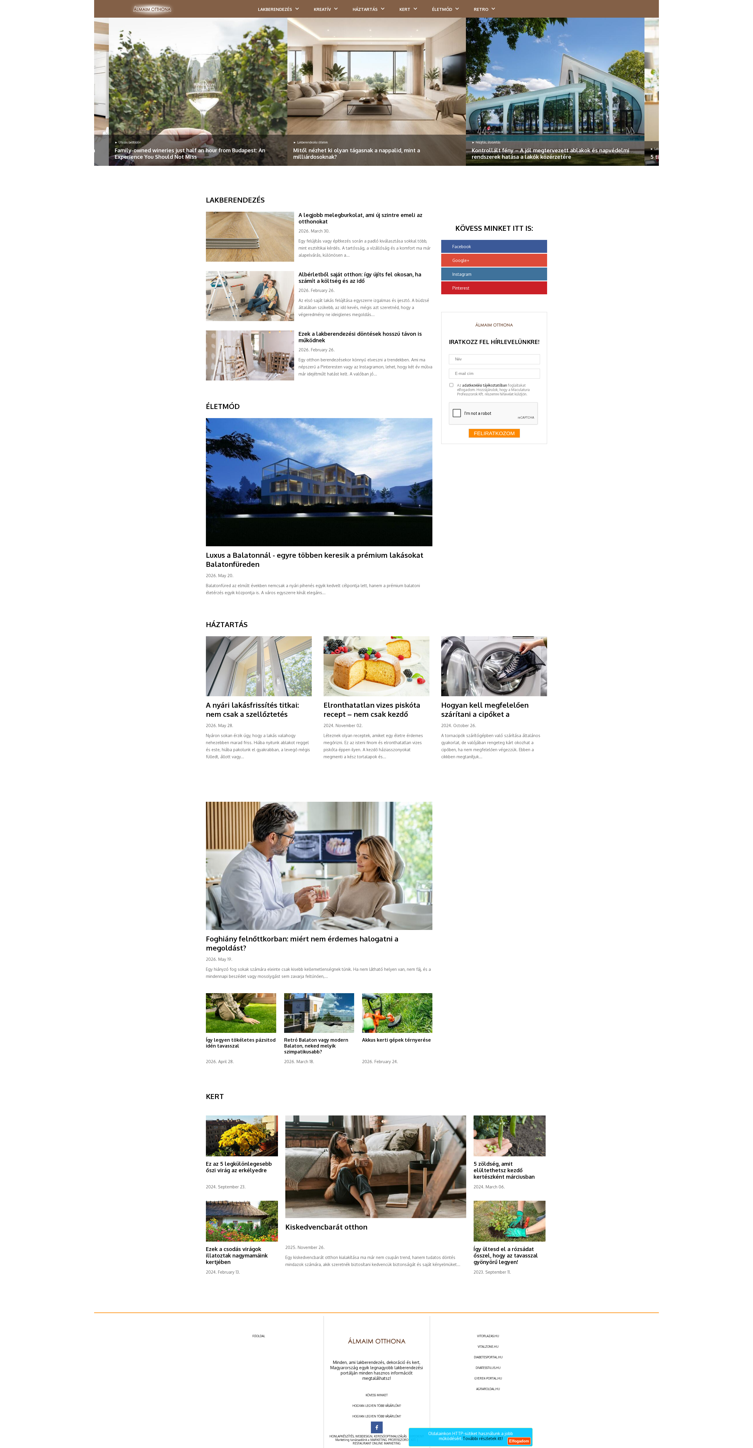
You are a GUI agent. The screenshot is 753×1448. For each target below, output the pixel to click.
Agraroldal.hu (488, 1389)
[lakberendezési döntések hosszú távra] (252, 379)
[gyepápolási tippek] (241, 1031)
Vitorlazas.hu (488, 1336)
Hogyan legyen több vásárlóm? (376, 1405)
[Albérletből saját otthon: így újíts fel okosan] (252, 320)
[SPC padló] (252, 260)
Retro (481, 9)
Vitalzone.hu (488, 1346)
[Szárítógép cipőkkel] (494, 695)
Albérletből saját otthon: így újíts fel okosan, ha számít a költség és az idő (360, 277)
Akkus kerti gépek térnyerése (396, 1040)
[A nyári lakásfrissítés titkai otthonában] (259, 695)
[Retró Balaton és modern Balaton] (319, 1031)
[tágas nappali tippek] (376, 92)
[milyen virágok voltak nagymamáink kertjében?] (242, 1240)
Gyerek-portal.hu (488, 1378)
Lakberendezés (275, 9)
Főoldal (258, 1336)
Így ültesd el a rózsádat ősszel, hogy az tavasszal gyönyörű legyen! (506, 1255)
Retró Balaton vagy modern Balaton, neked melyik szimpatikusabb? (316, 1046)
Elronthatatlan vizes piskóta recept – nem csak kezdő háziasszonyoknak (372, 714)
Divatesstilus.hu (488, 1367)
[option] (198, 92)
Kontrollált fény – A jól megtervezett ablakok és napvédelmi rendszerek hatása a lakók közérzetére (550, 153)
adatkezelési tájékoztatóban (484, 385)
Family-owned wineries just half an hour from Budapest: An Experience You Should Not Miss (190, 153)
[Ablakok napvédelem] (555, 92)
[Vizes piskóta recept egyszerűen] (376, 695)
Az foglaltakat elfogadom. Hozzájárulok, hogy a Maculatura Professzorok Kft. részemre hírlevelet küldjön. (493, 389)
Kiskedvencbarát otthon (326, 1226)
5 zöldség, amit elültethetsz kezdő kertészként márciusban (504, 1170)
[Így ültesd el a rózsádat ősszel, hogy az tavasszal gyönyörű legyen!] (510, 1240)
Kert (404, 9)
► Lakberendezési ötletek (310, 142)
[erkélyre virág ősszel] (242, 1155)
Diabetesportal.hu (488, 1357)
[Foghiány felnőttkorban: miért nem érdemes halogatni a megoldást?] (319, 929)
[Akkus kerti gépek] (397, 1031)
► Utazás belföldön (128, 142)
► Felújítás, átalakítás (486, 142)
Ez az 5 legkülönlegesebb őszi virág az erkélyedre (239, 1166)
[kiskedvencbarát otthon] (375, 1217)
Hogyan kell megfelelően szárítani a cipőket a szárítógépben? (485, 714)
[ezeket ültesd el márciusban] (510, 1155)
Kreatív (322, 9)
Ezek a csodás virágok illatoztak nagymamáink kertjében (237, 1255)
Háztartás (365, 9)
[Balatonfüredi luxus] (319, 545)
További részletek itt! (483, 1438)
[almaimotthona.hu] (152, 9)
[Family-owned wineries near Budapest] (198, 92)
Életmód (442, 9)
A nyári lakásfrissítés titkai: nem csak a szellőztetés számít (252, 714)
